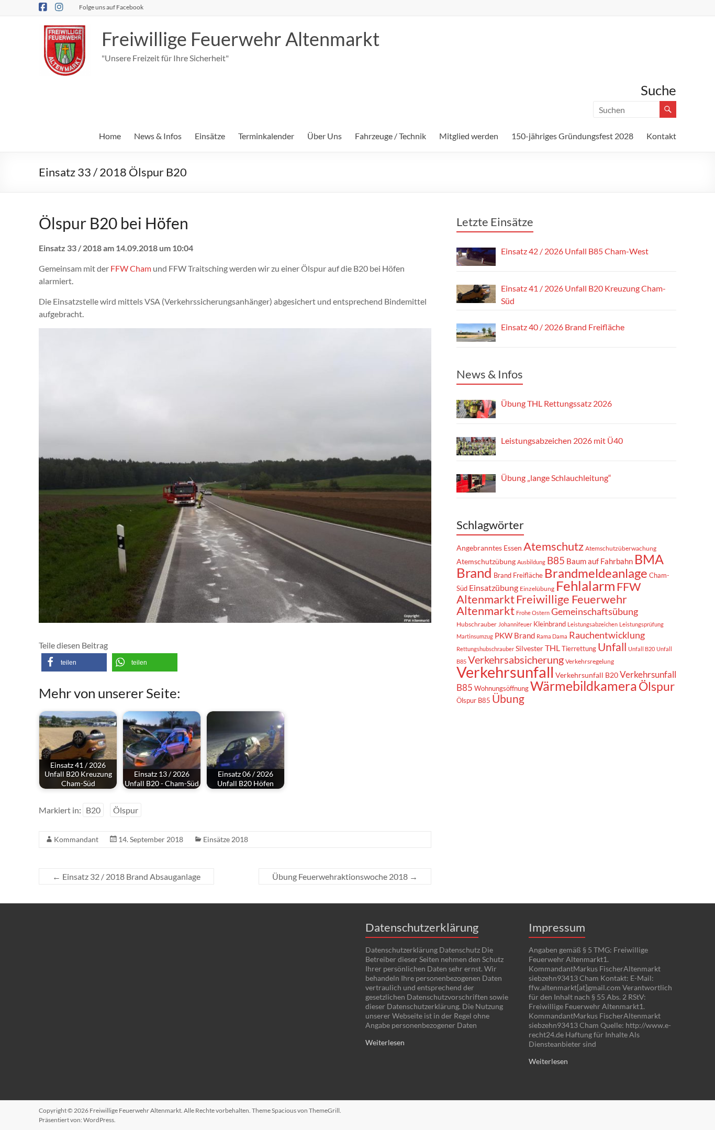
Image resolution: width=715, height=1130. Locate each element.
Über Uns (324, 136)
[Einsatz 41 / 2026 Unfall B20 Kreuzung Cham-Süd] (476, 294)
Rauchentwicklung (607, 635)
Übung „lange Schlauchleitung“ (556, 478)
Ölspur (125, 810)
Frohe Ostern (533, 612)
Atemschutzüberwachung (620, 548)
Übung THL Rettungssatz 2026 (556, 403)
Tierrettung (579, 648)
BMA (649, 559)
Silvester (529, 648)
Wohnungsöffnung (501, 688)
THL (552, 648)
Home (110, 136)
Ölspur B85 (473, 700)
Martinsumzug (474, 636)
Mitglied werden (468, 136)
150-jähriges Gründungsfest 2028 (572, 136)
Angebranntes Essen (489, 547)
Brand (474, 572)
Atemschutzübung (486, 561)
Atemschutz (553, 546)
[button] (74, 662)
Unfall (612, 647)
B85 (556, 560)
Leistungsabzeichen (592, 624)
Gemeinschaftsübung (594, 611)
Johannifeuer (515, 624)
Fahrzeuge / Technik (390, 136)
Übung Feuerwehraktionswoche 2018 (345, 876)
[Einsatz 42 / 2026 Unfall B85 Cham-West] (476, 257)
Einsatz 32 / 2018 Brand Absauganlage (126, 876)
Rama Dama (552, 636)
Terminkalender (266, 136)
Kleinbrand (549, 624)
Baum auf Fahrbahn (599, 561)
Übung (508, 698)
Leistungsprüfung (641, 624)
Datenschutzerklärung (421, 927)
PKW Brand (515, 635)
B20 (93, 810)
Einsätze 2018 (225, 839)
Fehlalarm (585, 585)
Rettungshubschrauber (485, 648)
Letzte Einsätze (494, 222)
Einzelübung (537, 588)
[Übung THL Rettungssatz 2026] (476, 409)
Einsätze (210, 136)
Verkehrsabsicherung (516, 659)
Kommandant (76, 839)
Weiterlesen (385, 1042)
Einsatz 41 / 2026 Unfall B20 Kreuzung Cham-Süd (583, 294)
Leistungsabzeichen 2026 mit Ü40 (562, 440)
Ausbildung (531, 561)
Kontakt (661, 136)
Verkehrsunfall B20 (586, 675)
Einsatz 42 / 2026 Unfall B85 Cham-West (575, 251)
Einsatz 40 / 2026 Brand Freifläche (562, 327)
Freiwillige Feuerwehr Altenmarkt (240, 38)
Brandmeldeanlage (595, 572)
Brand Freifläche (518, 575)
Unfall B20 (641, 648)
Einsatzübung (493, 587)
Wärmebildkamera (583, 685)
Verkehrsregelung (589, 661)
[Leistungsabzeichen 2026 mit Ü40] (476, 446)
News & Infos (158, 136)
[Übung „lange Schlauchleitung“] (476, 483)
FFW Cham (130, 268)
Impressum (557, 927)
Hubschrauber (476, 624)
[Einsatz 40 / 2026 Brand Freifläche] (476, 332)
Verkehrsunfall (505, 672)
